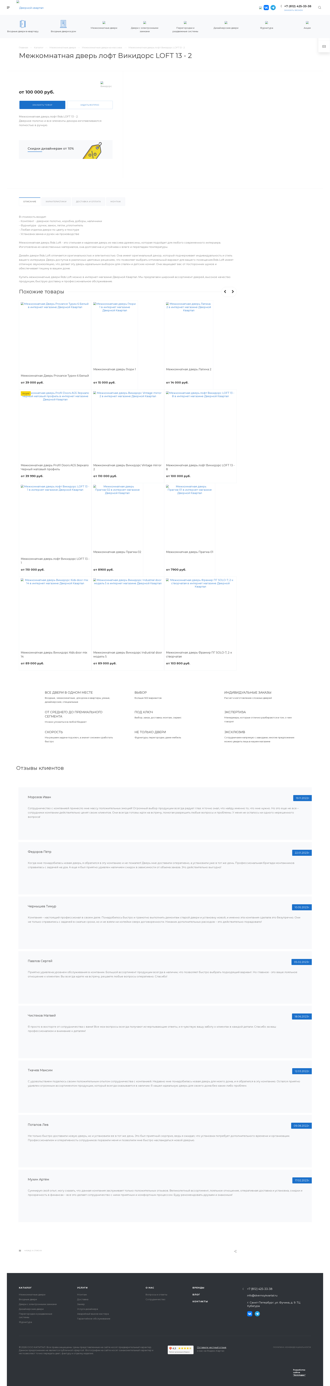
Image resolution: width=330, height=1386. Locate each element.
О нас (150, 1287)
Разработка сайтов (299, 1372)
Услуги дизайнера (87, 1309)
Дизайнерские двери (31, 1309)
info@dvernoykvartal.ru (262, 1295)
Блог (196, 1294)
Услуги (82, 1287)
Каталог (25, 1287)
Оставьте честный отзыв (211, 1347)
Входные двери (28, 1299)
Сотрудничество (155, 1299)
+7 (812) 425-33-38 (259, 1289)
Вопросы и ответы (156, 1294)
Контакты (200, 1301)
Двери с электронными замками (38, 1304)
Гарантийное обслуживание (93, 1318)
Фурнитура (25, 1322)
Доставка (82, 1299)
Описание (29, 201)
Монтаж (116, 201)
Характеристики (56, 201)
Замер (81, 1304)
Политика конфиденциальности (292, 1347)
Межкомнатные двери (32, 1294)
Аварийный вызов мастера (93, 1313)
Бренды (198, 1287)
